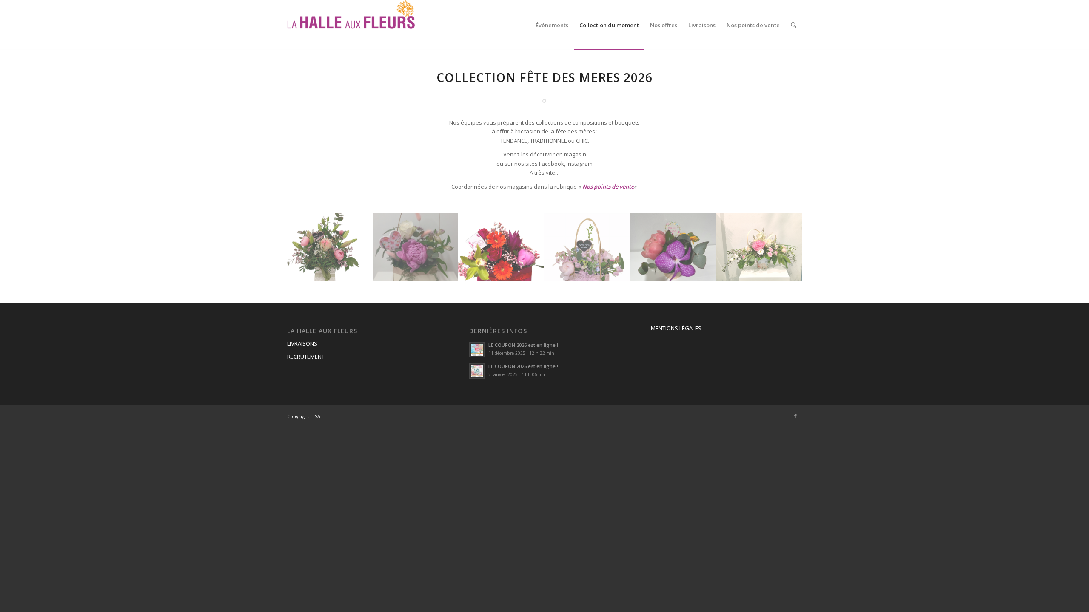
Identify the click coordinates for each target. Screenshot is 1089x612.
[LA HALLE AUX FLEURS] (351, 25)
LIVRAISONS (302, 343)
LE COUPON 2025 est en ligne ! (523, 366)
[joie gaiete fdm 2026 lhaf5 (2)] (501, 247)
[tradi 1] (416, 247)
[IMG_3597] (673, 247)
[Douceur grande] (330, 247)
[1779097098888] (759, 247)
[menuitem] (552, 25)
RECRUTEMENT (306, 356)
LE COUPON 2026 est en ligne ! (523, 345)
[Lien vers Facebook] (795, 416)
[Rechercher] (793, 25)
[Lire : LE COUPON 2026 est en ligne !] (477, 349)
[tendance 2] (587, 247)
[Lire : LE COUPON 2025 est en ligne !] (477, 371)
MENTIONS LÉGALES (676, 328)
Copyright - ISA (303, 416)
